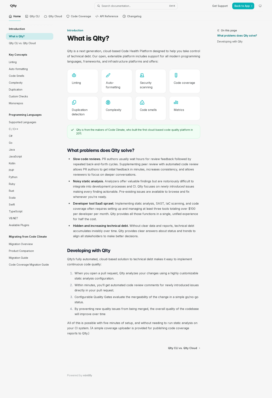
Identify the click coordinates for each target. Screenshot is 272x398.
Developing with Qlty (230, 41)
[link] (82, 81)
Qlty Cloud (55, 16)
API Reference (109, 16)
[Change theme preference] (260, 6)
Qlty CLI (35, 16)
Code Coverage (81, 16)
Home (17, 16)
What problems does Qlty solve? (237, 35)
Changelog (134, 16)
